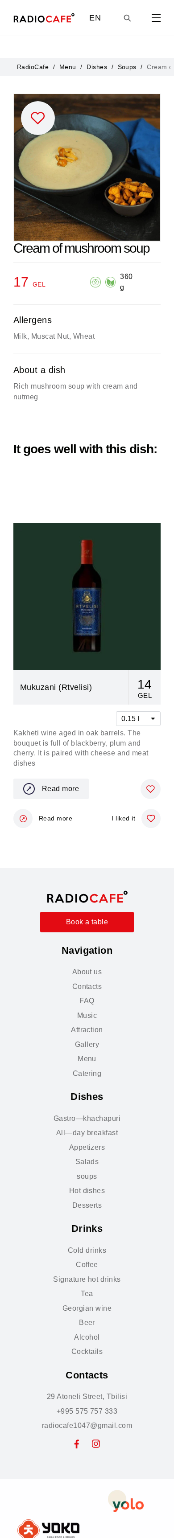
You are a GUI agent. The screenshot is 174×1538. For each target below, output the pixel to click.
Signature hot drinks (87, 1279)
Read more (60, 788)
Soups (127, 66)
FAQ (86, 1001)
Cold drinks (87, 1250)
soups (87, 1176)
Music (87, 1015)
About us (87, 972)
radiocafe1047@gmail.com (87, 1425)
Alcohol (86, 1337)
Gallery (87, 1044)
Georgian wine (87, 1308)
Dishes (97, 66)
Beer (87, 1322)
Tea (87, 1293)
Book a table (87, 922)
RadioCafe (33, 66)
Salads (87, 1161)
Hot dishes (87, 1190)
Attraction (87, 1030)
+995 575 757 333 (87, 1411)
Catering (87, 1073)
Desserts (87, 1205)
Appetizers (87, 1147)
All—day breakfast (87, 1132)
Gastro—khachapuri (87, 1118)
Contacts (87, 986)
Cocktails (87, 1351)
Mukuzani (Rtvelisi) (56, 687)
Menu (67, 66)
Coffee (87, 1264)
